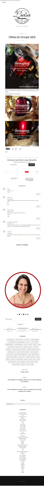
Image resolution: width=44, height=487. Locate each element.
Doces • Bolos (10, 354)
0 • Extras (26, 339)
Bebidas (22, 417)
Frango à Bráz (24, 372)
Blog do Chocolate (10, 209)
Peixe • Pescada (23, 459)
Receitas (22, 463)
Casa (22, 33)
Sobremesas (22, 467)
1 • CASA (27, 342)
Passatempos (22, 452)
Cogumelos (8, 349)
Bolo (22, 421)
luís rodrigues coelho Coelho (12, 222)
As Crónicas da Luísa (22, 416)
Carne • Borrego (22, 425)
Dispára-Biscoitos (23, 433)
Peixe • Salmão (22, 460)
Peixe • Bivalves (23, 456)
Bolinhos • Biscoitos (22, 420)
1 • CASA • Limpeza (34, 342)
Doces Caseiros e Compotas (23, 437)
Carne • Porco (19, 347)
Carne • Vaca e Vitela (28, 347)
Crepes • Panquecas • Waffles (34, 349)
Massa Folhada (20, 359)
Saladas (23, 364)
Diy (22, 434)
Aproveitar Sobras (19, 344)
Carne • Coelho (22, 428)
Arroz (25, 344)
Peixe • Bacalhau (23, 455)
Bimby (35, 344)
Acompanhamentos (9, 344)
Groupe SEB (8, 89)
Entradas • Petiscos (22, 438)
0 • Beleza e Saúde (18, 339)
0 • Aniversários (10, 339)
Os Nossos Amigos (22, 447)
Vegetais (24, 377)
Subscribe (32, 164)
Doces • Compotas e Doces (33, 354)
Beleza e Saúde (22, 419)
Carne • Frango (11, 347)
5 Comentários (11, 171)
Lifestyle (22, 441)
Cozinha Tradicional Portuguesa (19, 349)
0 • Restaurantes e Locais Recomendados (16, 342)
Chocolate (36, 347)
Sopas (28, 364)
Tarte (23, 469)
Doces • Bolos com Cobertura (20, 354)
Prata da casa (9, 197)
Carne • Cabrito (22, 426)
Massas (26, 359)
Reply (38, 206)
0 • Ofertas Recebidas (34, 339)
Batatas (30, 344)
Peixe (39, 359)
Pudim (23, 461)
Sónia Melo (9, 231)
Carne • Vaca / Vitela (22, 430)
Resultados (23, 464)
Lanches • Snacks (22, 439)
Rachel (8, 189)
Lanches (7, 359)
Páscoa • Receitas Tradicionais (22, 451)
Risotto (22, 465)
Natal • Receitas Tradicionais (23, 445)
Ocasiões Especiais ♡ (23, 446)
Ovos (35, 359)
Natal (30, 359)
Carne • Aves (24, 369)
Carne (39, 344)
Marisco (13, 359)
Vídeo (32, 364)
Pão (22, 450)
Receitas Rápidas (16, 364)
